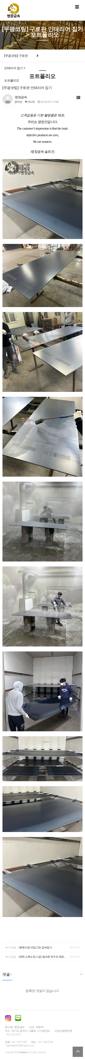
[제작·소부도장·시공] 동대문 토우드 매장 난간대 (43, 957)
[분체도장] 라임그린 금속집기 (35, 947)
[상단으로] (78, 1052)
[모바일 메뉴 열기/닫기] (77, 7)
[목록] (78, 97)
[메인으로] (13, 10)
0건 (20, 102)
